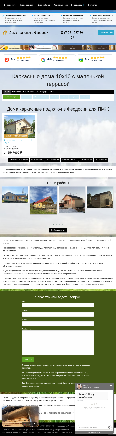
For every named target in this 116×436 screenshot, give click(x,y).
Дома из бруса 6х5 (53, 159)
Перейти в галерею (58, 230)
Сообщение (26, 329)
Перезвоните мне (106, 32)
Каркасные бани (61, 5)
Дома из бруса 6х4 (37, 159)
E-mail (24, 320)
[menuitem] (10, 5)
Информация (76, 5)
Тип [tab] (8, 92)
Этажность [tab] (29, 92)
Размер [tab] (17, 92)
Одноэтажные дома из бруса (18, 159)
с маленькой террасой (11, 97)
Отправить (28, 359)
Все (52, 92)
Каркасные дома (27, 5)
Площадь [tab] (42, 92)
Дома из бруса (10, 5)
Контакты (92, 5)
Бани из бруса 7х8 (86, 159)
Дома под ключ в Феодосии (28, 33)
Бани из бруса (44, 5)
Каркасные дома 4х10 (69, 159)
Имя (23, 301)
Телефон (25, 311)
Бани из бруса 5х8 (101, 159)
